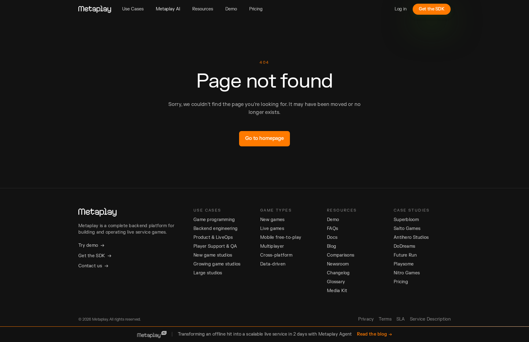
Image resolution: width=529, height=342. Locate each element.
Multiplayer (272, 246)
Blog (331, 246)
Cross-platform (276, 255)
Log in (401, 9)
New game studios (212, 255)
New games (272, 219)
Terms (385, 319)
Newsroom (338, 264)
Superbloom (406, 219)
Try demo (91, 245)
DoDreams (404, 246)
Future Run (405, 255)
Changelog (338, 273)
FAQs (332, 228)
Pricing (256, 9)
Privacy (366, 319)
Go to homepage (264, 138)
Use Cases (133, 9)
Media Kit (337, 290)
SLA (400, 319)
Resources (202, 9)
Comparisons (340, 255)
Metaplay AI (168, 9)
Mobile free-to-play (280, 237)
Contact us (93, 266)
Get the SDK (432, 9)
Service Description (430, 319)
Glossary (336, 281)
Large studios (207, 273)
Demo (231, 9)
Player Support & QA (215, 246)
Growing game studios (217, 264)
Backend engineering (215, 228)
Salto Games (407, 228)
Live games (272, 228)
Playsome (404, 264)
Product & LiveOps (213, 237)
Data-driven (272, 264)
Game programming (214, 219)
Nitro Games (407, 273)
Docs (332, 237)
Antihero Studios (411, 237)
